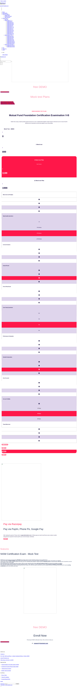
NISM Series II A (10, 22)
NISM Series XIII (10, 37)
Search (1, 681)
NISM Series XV (10, 38)
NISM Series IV (10, 25)
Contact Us (4, 48)
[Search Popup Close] (1, 63)
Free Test (6, 19)
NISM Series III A (10, 24)
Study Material (7, 17)
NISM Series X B (10, 34)
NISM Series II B (10, 23)
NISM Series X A (10, 33)
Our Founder (4, 13)
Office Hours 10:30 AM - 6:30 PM (6, 660)
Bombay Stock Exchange (6, 670)
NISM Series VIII (10, 30)
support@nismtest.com (4, 5)
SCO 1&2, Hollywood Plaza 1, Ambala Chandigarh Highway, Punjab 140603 (14, 656)
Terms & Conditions (5, 677)
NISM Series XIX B (11, 42)
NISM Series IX (10, 31)
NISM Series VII (10, 29)
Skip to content (3, 0)
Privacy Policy (4, 675)
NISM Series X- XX (8, 35)
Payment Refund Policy (5, 679)
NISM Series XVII (10, 40)
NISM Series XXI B (11, 46)
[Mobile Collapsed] (8, 14)
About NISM (7, 15)
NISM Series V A (10, 26)
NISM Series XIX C (11, 43)
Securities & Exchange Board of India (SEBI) (9, 666)
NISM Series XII (10, 36)
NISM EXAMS (5, 14)
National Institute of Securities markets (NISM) (10, 664)
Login (3, 49)
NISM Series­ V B (10, 27)
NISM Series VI (10, 28)
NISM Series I (9, 21)
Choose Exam (5, 18)
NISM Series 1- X (8, 20)
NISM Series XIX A (11, 41)
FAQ (3, 47)
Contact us (2, 654)
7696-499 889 (5, 54)
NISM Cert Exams (8, 16)
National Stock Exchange (6, 668)
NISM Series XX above (9, 44)
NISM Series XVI (10, 39)
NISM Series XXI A (11, 45)
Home (3, 11)
